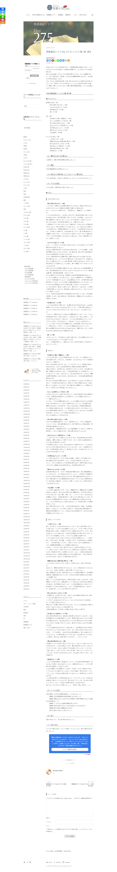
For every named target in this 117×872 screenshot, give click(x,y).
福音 (24, 615)
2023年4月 (26, 504)
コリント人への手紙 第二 (31, 283)
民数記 (25, 146)
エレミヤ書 (26, 206)
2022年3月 (26, 543)
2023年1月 (26, 513)
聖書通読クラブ (51, 15)
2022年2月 (26, 546)
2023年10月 (26, 486)
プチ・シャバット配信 (29, 603)
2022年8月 (26, 528)
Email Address (28, 70)
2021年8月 (26, 565)
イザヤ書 (25, 203)
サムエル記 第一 (27, 161)
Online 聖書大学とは (38, 15)
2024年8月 (26, 456)
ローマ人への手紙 (29, 278)
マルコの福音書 (29, 270)
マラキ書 (25, 251)
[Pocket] (2, 19)
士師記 (25, 155)
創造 (24, 609)
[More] (68, 60)
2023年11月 (26, 483)
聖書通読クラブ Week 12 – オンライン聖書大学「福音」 (32, 330)
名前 (48, 818)
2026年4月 (26, 396)
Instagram (67, 862)
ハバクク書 (71, 763)
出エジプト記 (27, 140)
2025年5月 (26, 429)
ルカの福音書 (28, 272)
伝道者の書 (26, 197)
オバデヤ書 (26, 227)
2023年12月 (26, 480)
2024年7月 (26, 459)
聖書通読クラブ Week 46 (30, 302)
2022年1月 (26, 549)
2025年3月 (26, 435)
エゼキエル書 (27, 212)
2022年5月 (26, 537)
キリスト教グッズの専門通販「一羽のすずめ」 (59, 851)
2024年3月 (26, 471)
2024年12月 (26, 444)
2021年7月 (26, 568)
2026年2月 (26, 402)
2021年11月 (26, 556)
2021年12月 (26, 552)
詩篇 (24, 191)
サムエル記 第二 (27, 164)
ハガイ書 (25, 245)
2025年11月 (26, 411)
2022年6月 (26, 534)
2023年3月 (26, 507)
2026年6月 (26, 390)
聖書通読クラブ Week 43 (30, 311)
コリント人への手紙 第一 (31, 281)
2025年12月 (26, 408)
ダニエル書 (26, 215)
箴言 (24, 194)
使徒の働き (28, 276)
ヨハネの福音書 (29, 274)
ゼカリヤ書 (26, 248)
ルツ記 (25, 158)
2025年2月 (26, 438)
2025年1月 (26, 441)
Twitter (50, 862)
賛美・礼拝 (26, 627)
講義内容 (67, 15)
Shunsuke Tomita (58, 770)
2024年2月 (26, 474)
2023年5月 (26, 501)
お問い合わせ (83, 15)
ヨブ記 (25, 188)
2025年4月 (26, 432)
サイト (47, 826)
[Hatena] (63, 60)
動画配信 (60, 15)
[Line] (58, 60)
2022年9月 (26, 525)
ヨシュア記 (26, 152)
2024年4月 (26, 468)
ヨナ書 (25, 230)
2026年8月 (26, 384)
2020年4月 (26, 586)
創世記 (25, 137)
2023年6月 (26, 498)
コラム (75, 15)
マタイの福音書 (29, 268)
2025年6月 (26, 426)
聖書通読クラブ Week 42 (30, 314)
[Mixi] (66, 60)
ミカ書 (25, 233)
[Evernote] (55, 60)
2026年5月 (26, 393)
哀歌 (24, 209)
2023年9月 (26, 489)
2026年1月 (26, 405)
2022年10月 (26, 522)
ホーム (28, 15)
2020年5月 (26, 583)
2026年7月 (26, 387)
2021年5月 (26, 574)
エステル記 (26, 185)
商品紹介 (25, 612)
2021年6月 (26, 571)
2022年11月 (26, 519)
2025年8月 (26, 420)
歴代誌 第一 (26, 173)
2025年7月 (26, 423)
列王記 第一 (26, 167)
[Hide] (0, 25)
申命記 (25, 149)
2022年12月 (26, 516)
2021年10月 (26, 559)
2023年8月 (26, 492)
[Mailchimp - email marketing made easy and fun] (27, 78)
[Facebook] (47, 60)
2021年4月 (26, 577)
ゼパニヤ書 (26, 242)
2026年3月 (26, 399)
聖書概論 (25, 621)
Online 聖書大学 (87, 754)
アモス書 (25, 224)
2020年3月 (26, 589)
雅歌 (24, 200)
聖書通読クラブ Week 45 (30, 305)
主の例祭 (25, 606)
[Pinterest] (53, 60)
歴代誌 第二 (26, 176)
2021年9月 (26, 562)
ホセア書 (25, 218)
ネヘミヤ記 (26, 182)
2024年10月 (26, 450)
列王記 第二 (26, 170)
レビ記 (25, 143)
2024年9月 (26, 453)
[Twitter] (50, 60)
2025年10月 (26, 414)
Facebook (58, 862)
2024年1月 (26, 477)
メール (48, 822)
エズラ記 (25, 179)
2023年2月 (26, 510)
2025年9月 (26, 417)
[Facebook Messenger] (61, 60)
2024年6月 (26, 462)
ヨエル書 (25, 221)
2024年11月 (26, 447)
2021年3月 (26, 580)
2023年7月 (26, 495)
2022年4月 (26, 540)
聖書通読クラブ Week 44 (30, 308)
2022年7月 (26, 531)
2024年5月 (26, 465)
